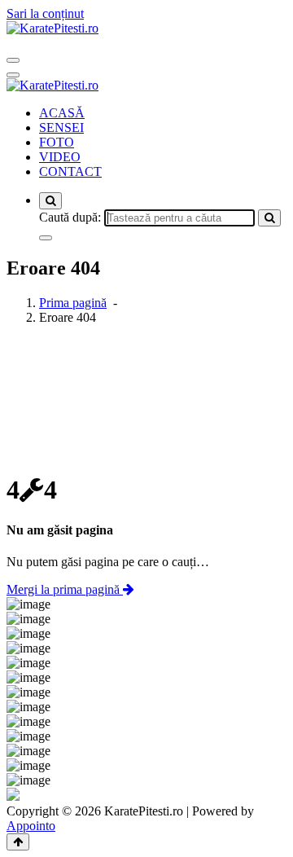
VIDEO (60, 157)
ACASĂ (62, 113)
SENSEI (61, 127)
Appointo (31, 826)
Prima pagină (73, 303)
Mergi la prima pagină (65, 589)
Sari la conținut (45, 13)
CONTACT (70, 171)
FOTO (56, 142)
